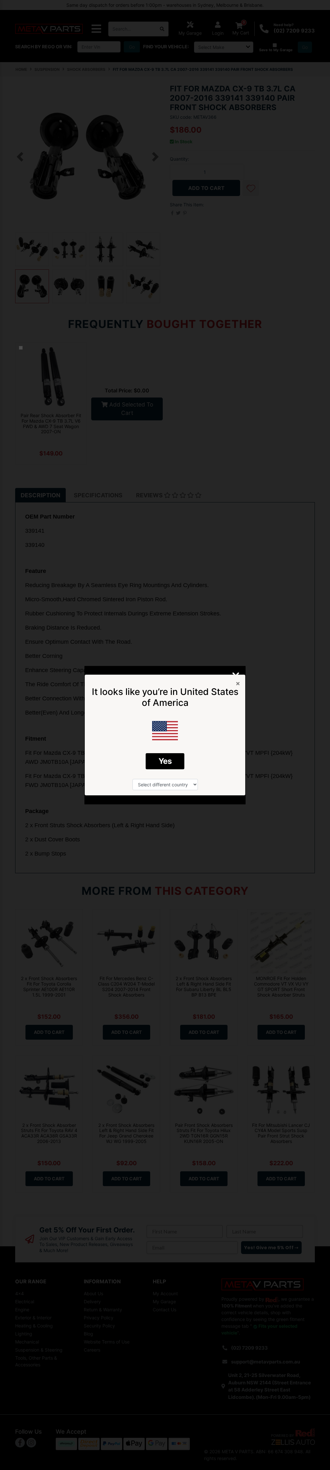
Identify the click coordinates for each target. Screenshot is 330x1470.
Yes (165, 761)
